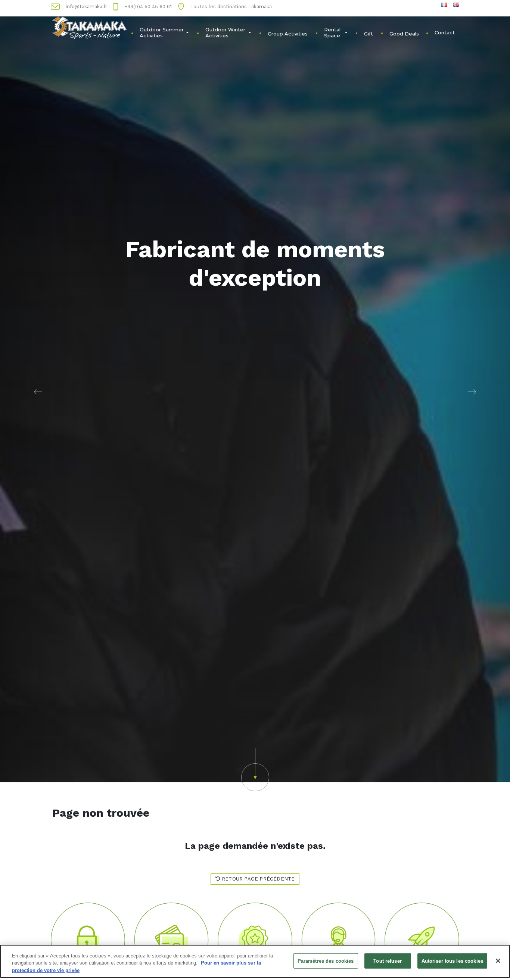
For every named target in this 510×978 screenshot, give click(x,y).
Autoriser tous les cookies (452, 960)
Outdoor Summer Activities (162, 32)
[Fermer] (498, 961)
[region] (255, 961)
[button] (38, 391)
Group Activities (288, 34)
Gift (368, 34)
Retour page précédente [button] (257, 879)
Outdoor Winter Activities (225, 32)
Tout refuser (387, 960)
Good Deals (404, 34)
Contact (445, 32)
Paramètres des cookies (326, 960)
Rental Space (332, 32)
